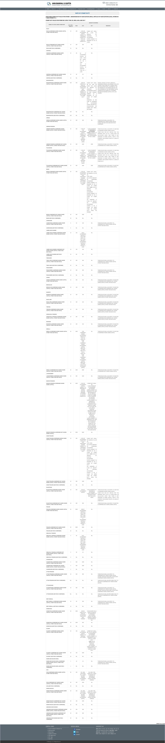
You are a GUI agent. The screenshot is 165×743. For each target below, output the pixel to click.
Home (48, 8)
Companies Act (72, 8)
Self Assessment (51, 730)
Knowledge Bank (91, 8)
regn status (50, 738)
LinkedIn (78, 734)
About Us (53, 8)
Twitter (77, 732)
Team (59, 8)
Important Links (81, 8)
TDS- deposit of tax (52, 735)
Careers (104, 8)
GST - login (50, 737)
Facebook (78, 729)
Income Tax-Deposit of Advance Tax (55, 728)
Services (65, 8)
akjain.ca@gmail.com (111, 3)
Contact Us (116, 8)
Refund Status (51, 732)
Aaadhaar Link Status (52, 733)
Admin (109, 8)
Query (98, 8)
